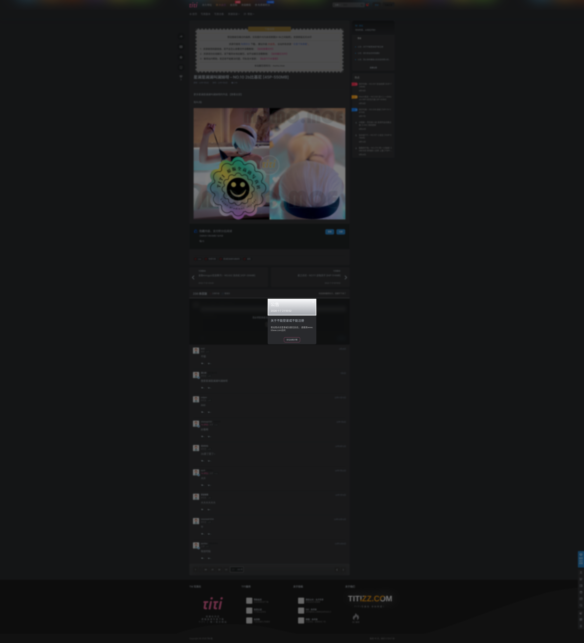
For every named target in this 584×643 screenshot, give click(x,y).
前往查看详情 (292, 340)
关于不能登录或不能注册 (287, 320)
